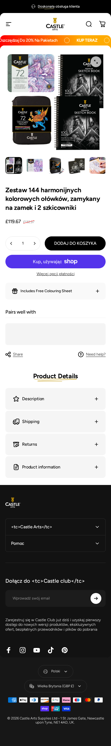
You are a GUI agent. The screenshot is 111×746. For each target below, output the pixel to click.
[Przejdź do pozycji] (13, 165)
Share (18, 354)
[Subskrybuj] (96, 598)
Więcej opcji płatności (56, 274)
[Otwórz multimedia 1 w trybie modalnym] (96, 61)
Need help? (96, 354)
